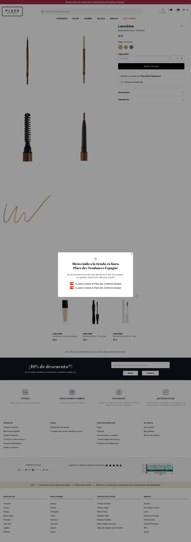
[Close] (131, 254)
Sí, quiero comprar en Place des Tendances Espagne (98, 283)
